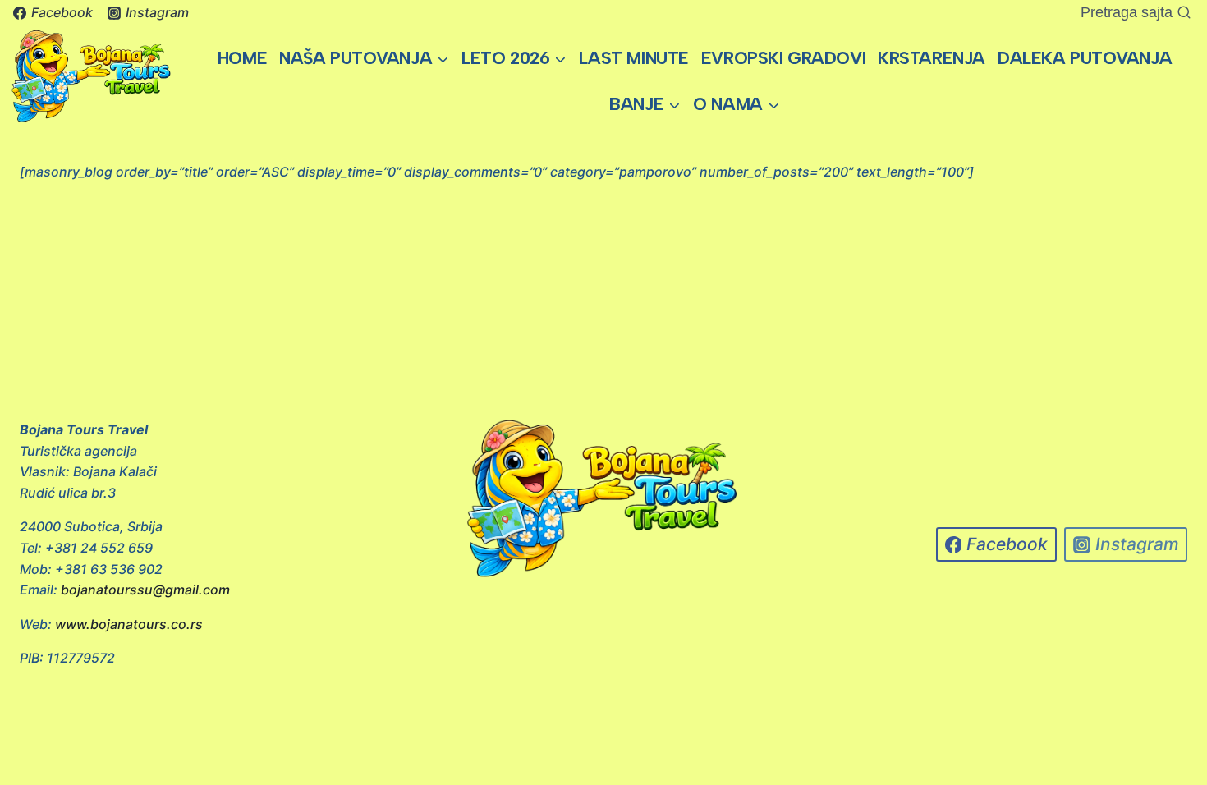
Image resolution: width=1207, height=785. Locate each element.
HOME (242, 58)
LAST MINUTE (633, 58)
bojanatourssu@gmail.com (145, 589)
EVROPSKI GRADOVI (783, 58)
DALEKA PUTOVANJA (1085, 58)
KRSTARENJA (931, 58)
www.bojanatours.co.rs (129, 624)
